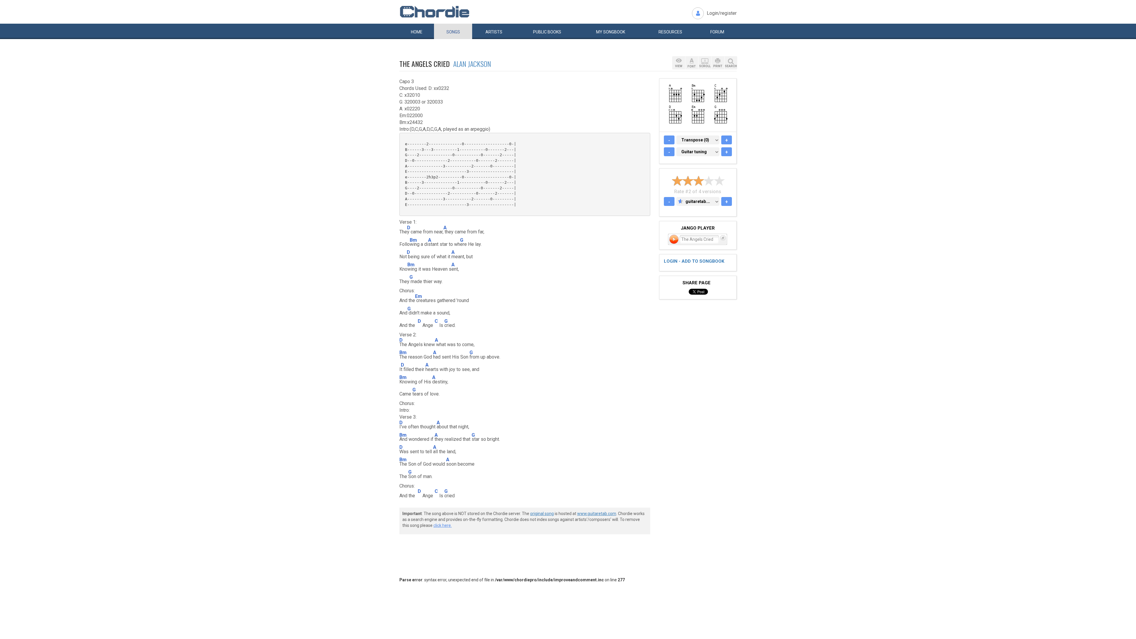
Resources (670, 32)
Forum (717, 32)
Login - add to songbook (694, 261)
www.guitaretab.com (596, 513)
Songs (453, 32)
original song (542, 513)
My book (610, 32)
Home (416, 32)
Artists (493, 32)
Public (547, 32)
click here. (442, 525)
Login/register (722, 13)
